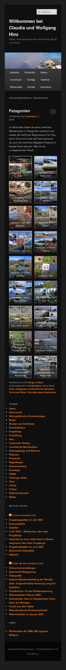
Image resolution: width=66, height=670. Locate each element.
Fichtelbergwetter (24, 515)
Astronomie (15, 412)
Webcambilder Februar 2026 (25, 595)
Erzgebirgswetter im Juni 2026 (26, 546)
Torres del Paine (17, 392)
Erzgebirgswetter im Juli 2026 (26, 519)
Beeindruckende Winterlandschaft (28, 610)
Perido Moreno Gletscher (41, 389)
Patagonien (19, 110)
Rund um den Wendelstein (27, 563)
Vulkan (13, 489)
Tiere (12, 481)
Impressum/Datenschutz (21, 649)
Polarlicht (14, 458)
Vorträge (31, 79)
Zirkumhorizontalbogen (22, 568)
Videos (43, 72)
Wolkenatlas (16, 86)
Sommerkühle (17, 523)
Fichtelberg (15, 435)
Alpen (12, 408)
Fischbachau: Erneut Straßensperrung (30, 591)
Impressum (45, 86)
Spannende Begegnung (22, 571)
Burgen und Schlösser (21, 423)
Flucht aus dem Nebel (21, 606)
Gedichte (45, 79)
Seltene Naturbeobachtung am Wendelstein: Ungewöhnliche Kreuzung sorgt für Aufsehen (32, 583)
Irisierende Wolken (19, 443)
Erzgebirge (15, 431)
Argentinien (35, 385)
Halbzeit (13, 554)
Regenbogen (16, 462)
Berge (31, 382)
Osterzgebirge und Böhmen (24, 450)
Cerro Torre (48, 385)
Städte (12, 474)
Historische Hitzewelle (21, 550)
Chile (11, 389)
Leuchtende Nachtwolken (23, 447)
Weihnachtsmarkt (19, 493)
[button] (20, 167)
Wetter (12, 497)
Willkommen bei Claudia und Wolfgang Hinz (32, 27)
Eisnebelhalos (17, 427)
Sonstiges (14, 470)
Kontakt (31, 86)
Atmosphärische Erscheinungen (27, 416)
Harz (11, 439)
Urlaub (39, 382)
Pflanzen (14, 454)
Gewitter (13, 527)
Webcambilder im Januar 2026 (26, 614)
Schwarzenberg (18, 466)
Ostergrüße (15, 575)
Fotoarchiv (30, 72)
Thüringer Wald (18, 477)
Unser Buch (16, 79)
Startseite (14, 72)
